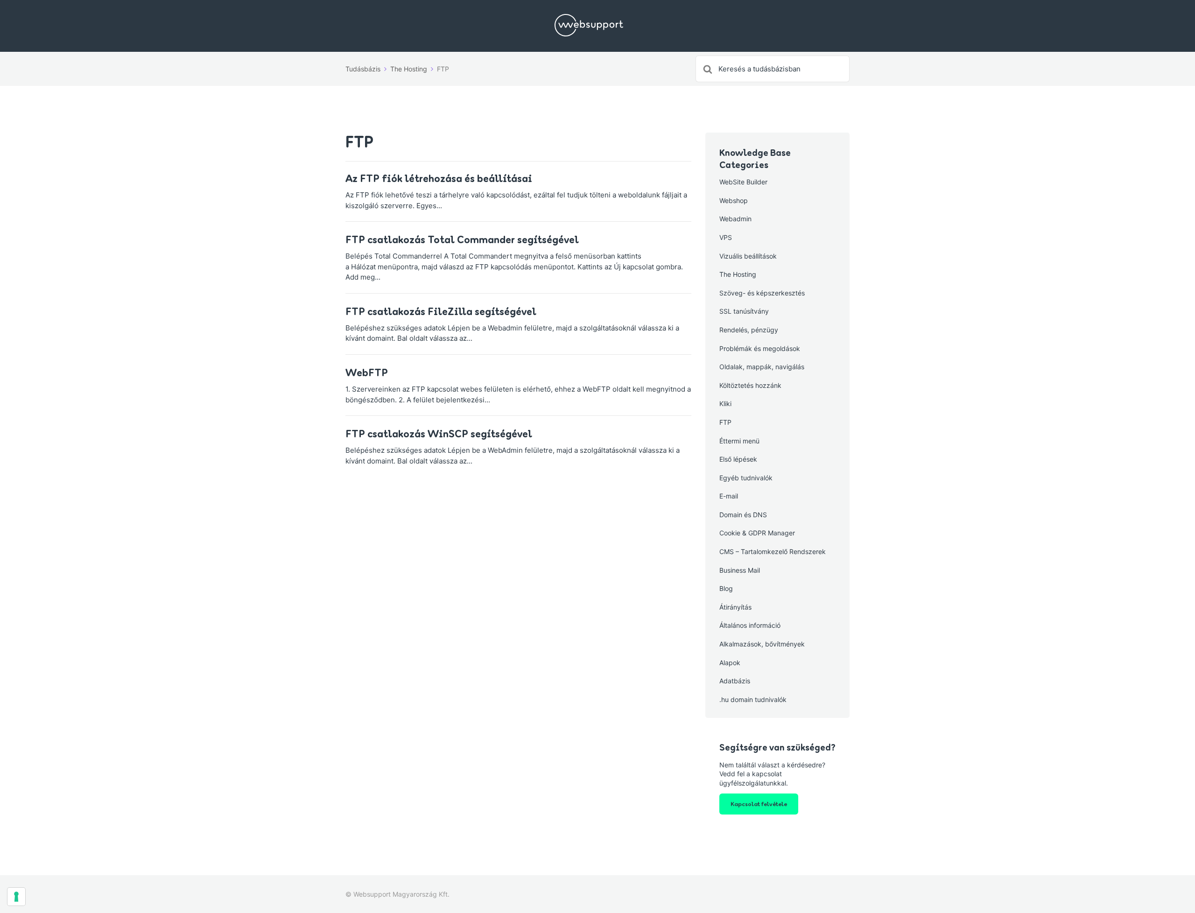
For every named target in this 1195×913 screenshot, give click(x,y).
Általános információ (749, 625)
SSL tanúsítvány (744, 311)
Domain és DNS (743, 515)
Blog (726, 588)
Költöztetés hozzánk (750, 385)
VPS (725, 237)
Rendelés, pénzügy (748, 330)
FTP (725, 422)
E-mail (728, 496)
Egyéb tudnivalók (746, 478)
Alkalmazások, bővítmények (762, 644)
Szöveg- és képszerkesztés (762, 293)
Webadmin (735, 219)
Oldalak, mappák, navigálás (761, 367)
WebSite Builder (743, 182)
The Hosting (737, 274)
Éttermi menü (739, 441)
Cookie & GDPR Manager (757, 533)
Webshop (733, 200)
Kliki (725, 403)
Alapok (729, 663)
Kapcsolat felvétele (759, 804)
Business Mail (739, 570)
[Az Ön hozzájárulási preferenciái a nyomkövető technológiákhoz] (16, 897)
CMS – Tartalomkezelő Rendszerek (772, 551)
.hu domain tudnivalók (753, 699)
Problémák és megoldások (759, 348)
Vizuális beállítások (748, 256)
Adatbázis (734, 681)
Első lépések (738, 459)
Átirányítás (735, 607)
